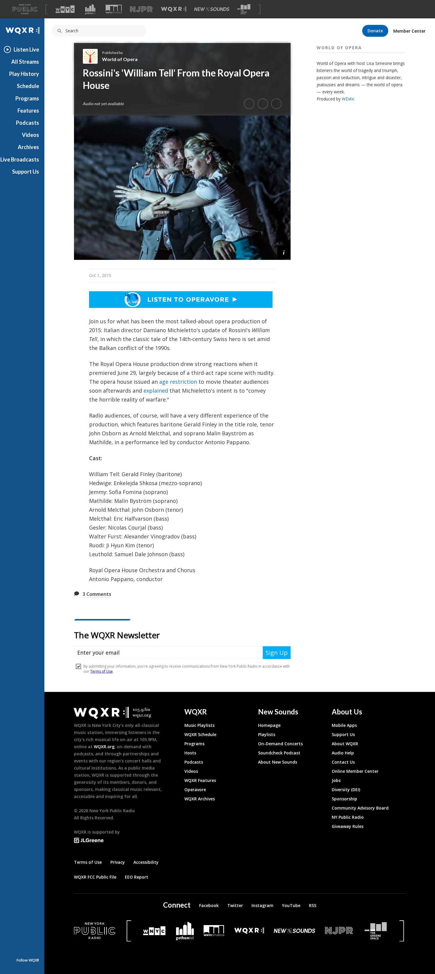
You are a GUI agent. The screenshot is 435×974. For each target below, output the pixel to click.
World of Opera (120, 59)
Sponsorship (344, 799)
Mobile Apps (344, 725)
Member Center (409, 31)
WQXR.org (104, 746)
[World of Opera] (92, 56)
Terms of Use (88, 862)
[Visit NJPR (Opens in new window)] (141, 9)
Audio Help (343, 753)
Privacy (117, 862)
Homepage (269, 725)
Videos (30, 135)
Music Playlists (199, 725)
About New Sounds (277, 762)
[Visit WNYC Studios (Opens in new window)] (114, 9)
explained (156, 390)
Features (28, 110)
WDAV (348, 99)
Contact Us (343, 762)
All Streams (25, 61)
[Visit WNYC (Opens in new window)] (65, 9)
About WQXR (345, 743)
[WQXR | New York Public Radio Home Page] (22, 30)
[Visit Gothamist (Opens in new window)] (90, 9)
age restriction (178, 381)
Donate (375, 30)
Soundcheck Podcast (279, 753)
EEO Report (136, 877)
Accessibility (146, 862)
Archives (28, 147)
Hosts (190, 753)
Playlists (266, 734)
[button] (284, 252)
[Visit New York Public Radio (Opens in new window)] (94, 930)
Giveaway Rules (347, 826)
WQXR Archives (199, 799)
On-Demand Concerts (280, 743)
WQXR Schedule (200, 734)
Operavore (195, 789)
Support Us (25, 171)
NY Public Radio (348, 817)
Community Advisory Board (360, 808)
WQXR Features (200, 780)
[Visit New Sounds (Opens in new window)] (211, 9)
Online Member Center (355, 771)
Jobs (336, 780)
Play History (24, 74)
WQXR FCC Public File (95, 877)
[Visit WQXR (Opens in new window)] (173, 9)
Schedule (28, 86)
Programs (27, 98)
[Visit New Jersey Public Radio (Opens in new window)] (340, 930)
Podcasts (27, 122)
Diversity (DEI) (346, 789)
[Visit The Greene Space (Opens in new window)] (243, 9)
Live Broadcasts (19, 159)
